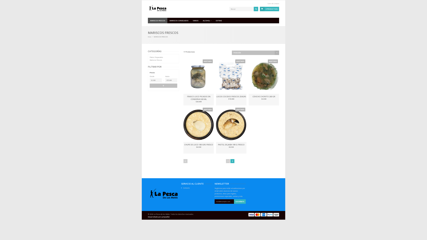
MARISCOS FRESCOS (157, 21)
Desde (152, 76)
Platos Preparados (156, 57)
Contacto (186, 188)
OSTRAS (219, 21)
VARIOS (195, 21)
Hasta (167, 76)
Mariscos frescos (156, 60)
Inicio (149, 37)
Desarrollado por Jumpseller (159, 217)
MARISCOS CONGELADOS (179, 21)
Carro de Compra (273, 4)
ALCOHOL (206, 21)
